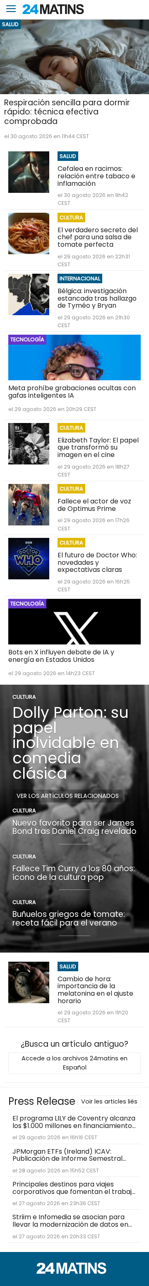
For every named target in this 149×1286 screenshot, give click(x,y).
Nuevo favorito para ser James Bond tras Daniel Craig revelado (74, 827)
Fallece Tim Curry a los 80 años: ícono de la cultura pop (73, 873)
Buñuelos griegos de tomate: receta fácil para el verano (68, 919)
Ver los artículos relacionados (68, 796)
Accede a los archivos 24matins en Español (74, 1063)
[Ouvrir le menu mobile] (11, 9)
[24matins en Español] (74, 1271)
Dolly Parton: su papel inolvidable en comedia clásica (70, 743)
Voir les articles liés (109, 1101)
